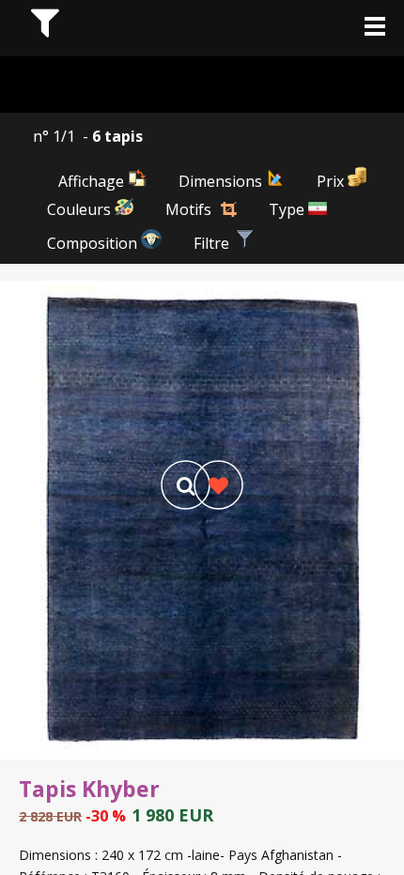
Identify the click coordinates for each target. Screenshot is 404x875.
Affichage (93, 181)
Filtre (213, 243)
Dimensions (222, 181)
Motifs (188, 209)
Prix (332, 181)
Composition (94, 243)
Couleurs (81, 209)
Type (288, 209)
